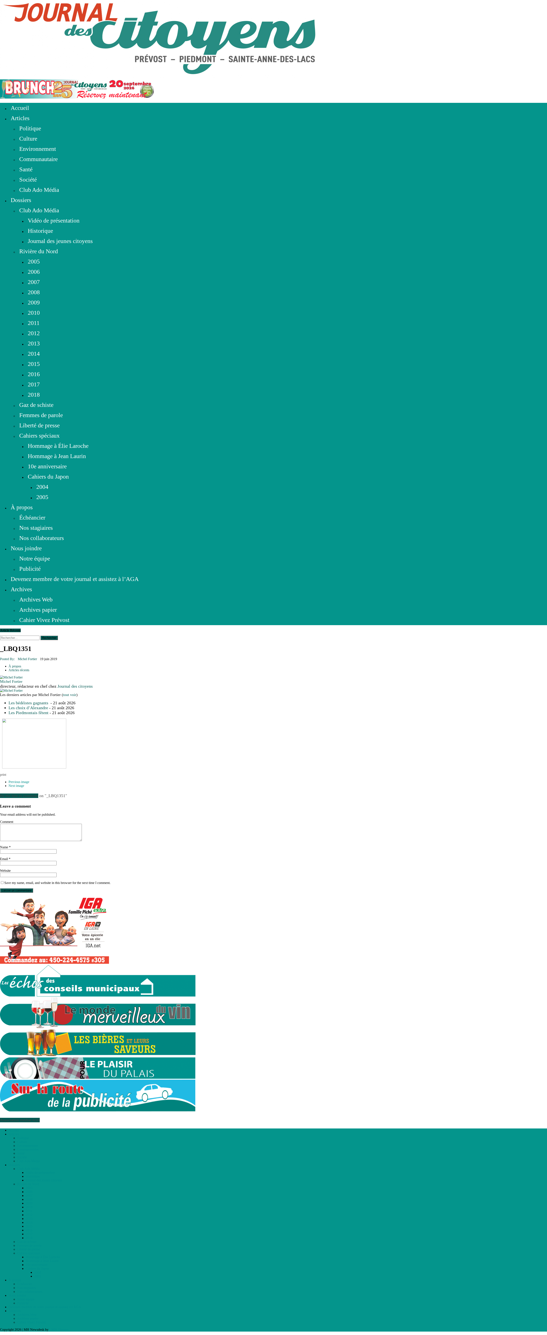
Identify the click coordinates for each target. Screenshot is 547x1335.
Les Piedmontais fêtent (29, 712)
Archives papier (38, 609)
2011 (34, 323)
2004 (42, 486)
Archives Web (36, 599)
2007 (34, 282)
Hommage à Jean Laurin (57, 456)
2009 (34, 302)
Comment (6, 822)
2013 (34, 343)
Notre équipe (34, 558)
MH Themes (60, 1329)
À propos (22, 507)
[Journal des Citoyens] (273, 39)
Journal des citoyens (75, 686)
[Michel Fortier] (11, 677)
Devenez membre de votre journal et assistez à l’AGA (75, 579)
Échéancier (32, 517)
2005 (34, 261)
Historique (40, 230)
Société (28, 179)
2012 (34, 333)
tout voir (69, 695)
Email (4, 859)
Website (5, 870)
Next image (16, 786)
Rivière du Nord (38, 251)
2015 (34, 364)
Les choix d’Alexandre (28, 707)
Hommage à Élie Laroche (58, 446)
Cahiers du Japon (48, 476)
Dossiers (21, 200)
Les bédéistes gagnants (29, 702)
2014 (34, 353)
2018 (34, 394)
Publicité (30, 568)
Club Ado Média (39, 189)
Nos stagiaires (36, 527)
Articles (20, 118)
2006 (34, 271)
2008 (34, 292)
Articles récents (19, 670)
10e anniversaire (47, 466)
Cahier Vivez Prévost (44, 620)
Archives (21, 589)
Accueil (20, 108)
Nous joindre (26, 548)
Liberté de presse (39, 425)
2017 (34, 384)
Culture (28, 138)
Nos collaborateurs (41, 538)
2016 (34, 374)
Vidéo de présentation (53, 220)
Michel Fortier (27, 659)
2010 (34, 312)
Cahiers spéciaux (39, 435)
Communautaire (38, 159)
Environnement (37, 149)
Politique (30, 128)
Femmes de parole (41, 415)
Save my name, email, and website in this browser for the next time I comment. (57, 883)
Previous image (19, 782)
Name (4, 847)
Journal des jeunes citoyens (60, 241)
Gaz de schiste (36, 405)
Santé (25, 169)
